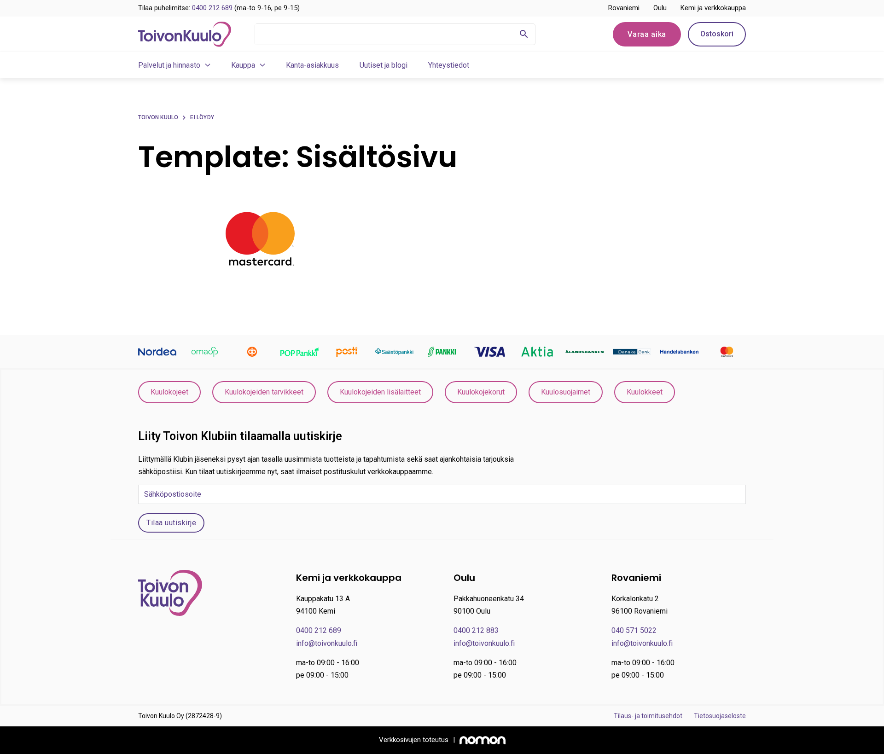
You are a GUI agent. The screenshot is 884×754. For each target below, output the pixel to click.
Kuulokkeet (645, 392)
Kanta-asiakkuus (312, 65)
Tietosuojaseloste (720, 715)
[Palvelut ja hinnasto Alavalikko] (207, 65)
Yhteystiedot (448, 65)
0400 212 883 (476, 630)
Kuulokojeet (169, 392)
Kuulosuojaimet (565, 392)
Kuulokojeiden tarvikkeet (264, 392)
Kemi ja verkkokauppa (713, 8)
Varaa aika (647, 34)
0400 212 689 (212, 8)
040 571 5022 (634, 630)
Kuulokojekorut (481, 392)
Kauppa (243, 65)
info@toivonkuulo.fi (326, 643)
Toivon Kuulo (158, 117)
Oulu (660, 8)
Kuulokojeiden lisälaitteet (380, 392)
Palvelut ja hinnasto (169, 65)
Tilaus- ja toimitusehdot (648, 715)
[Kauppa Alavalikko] (262, 65)
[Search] (524, 34)
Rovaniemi (624, 8)
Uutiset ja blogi (383, 65)
